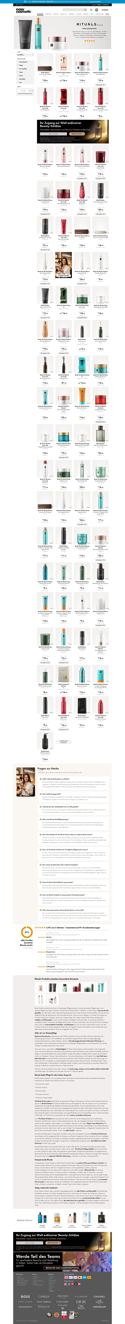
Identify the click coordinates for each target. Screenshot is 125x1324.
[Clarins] (81, 1296)
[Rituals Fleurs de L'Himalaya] (40, 987)
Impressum (51, 1276)
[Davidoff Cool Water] (42, 1217)
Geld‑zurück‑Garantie (22, 1281)
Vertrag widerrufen (21, 1285)
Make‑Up (63, 14)
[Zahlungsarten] (86, 1277)
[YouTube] (79, 1284)
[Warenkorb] (91, 10)
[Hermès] (99, 1301)
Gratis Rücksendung (22, 1283)
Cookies (51, 1285)
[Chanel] (99, 1296)
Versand (19, 1276)
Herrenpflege (23, 69)
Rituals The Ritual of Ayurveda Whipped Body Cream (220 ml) (64, 949)
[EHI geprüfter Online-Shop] (56, 1314)
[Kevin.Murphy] (25, 1307)
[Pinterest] (72, 1284)
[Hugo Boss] (25, 1296)
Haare (78, 14)
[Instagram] (65, 1284)
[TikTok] (76, 1284)
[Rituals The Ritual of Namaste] (40, 999)
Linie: (19, 52)
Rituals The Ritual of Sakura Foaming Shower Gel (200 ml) (63, 935)
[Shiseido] (62, 1296)
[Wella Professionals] (81, 1307)
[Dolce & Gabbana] (44, 1301)
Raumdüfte (22, 79)
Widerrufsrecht (52, 1281)
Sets (92, 14)
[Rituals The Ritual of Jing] (89, 987)
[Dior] (81, 1301)
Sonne (85, 14)
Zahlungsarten (20, 1278)
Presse (50, 1289)
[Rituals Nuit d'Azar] (65, 987)
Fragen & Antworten (38, 1281)
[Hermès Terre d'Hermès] (72, 1217)
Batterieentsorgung (37, 1285)
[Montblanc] (99, 1307)
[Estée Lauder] (25, 1301)
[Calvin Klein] (62, 1301)
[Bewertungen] (89, 41)
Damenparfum (23, 62)
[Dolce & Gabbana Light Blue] (86, 1217)
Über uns (51, 1287)
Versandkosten (33, 1320)
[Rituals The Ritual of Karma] (101, 987)
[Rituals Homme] (52, 987)
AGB (50, 1278)
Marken (40, 14)
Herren (71, 14)
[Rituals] (42, 32)
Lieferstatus (35, 1276)
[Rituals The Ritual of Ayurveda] (77, 987)
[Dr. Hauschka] (62, 1307)
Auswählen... (20, 55)
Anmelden (105, 10)
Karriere (51, 1291)
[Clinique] (44, 1296)
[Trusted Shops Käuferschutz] (96, 9)
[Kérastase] (44, 1307)
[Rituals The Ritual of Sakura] (52, 999)
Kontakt (35, 1278)
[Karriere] (62, 1262)
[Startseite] (17, 5)
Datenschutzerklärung (45, 138)
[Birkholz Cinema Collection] (101, 1217)
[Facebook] (69, 1284)
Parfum (48, 14)
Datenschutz (52, 1283)
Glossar (35, 1283)
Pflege (55, 14)
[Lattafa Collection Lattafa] (57, 1217)
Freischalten (76, 134)
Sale (107, 14)
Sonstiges (100, 14)
